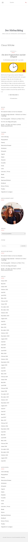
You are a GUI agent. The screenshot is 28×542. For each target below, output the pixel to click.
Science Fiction (5, 186)
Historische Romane (6, 145)
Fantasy (3, 142)
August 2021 (4, 318)
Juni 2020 (3, 344)
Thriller (3, 189)
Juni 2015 (3, 461)
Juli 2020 (3, 341)
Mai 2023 (3, 283)
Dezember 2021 (5, 307)
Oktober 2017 (4, 400)
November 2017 (5, 397)
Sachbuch (3, 183)
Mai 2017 (3, 414)
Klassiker (3, 160)
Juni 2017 (3, 411)
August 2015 (4, 458)
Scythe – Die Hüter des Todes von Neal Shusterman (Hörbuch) (11, 125)
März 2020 (3, 353)
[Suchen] (26, 2)
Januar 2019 (4, 379)
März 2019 (3, 373)
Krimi (2, 165)
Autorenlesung (5, 136)
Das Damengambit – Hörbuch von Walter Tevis (12, 118)
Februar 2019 (4, 376)
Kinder (2, 157)
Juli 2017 (3, 408)
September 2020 (5, 336)
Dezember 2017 (5, 394)
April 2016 (3, 437)
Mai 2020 (3, 347)
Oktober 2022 (4, 289)
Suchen (23, 245)
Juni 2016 (3, 432)
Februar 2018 (4, 388)
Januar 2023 (4, 286)
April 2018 (3, 385)
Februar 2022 (4, 301)
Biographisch (4, 139)
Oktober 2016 (4, 426)
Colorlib (13, 537)
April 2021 (3, 324)
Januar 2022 (4, 304)
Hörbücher (4, 148)
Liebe (2, 168)
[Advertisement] (14, 15)
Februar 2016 (4, 443)
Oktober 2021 (4, 312)
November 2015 (5, 452)
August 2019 (4, 365)
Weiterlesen (14, 94)
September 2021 (5, 315)
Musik (2, 174)
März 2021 (3, 327)
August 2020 (4, 339)
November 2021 (5, 310)
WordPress (23, 537)
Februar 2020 (4, 356)
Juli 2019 (3, 368)
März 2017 (3, 420)
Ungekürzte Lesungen (6, 192)
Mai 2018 (3, 382)
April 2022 (3, 295)
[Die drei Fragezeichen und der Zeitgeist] (13, 67)
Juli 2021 (3, 321)
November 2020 (5, 330)
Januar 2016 (4, 446)
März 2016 (3, 440)
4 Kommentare (13, 98)
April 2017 (3, 417)
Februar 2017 (4, 423)
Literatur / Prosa (5, 171)
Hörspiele (13, 51)
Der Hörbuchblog (14, 30)
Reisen (2, 177)
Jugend (3, 154)
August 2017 (4, 405)
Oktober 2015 (4, 455)
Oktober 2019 (4, 359)
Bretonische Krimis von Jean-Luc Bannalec (11, 111)
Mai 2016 (3, 434)
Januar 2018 (4, 391)
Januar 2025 (4, 280)
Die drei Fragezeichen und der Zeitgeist (14, 56)
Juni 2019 (3, 371)
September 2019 (5, 362)
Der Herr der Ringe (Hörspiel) (8, 121)
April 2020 (3, 350)
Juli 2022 (3, 292)
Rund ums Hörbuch (6, 180)
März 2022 (3, 298)
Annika (21, 60)
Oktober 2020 (4, 333)
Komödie (3, 162)
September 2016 (5, 429)
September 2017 (5, 402)
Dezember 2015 (5, 449)
